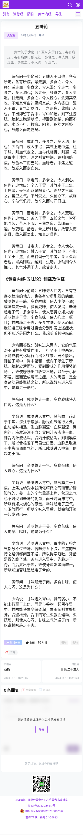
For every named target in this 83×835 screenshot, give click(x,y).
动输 (7, 669)
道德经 (18, 14)
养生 (58, 14)
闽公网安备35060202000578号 (44, 811)
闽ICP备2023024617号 (41, 805)
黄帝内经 (45, 14)
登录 (41, 729)
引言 (6, 14)
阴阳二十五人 (70, 669)
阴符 (30, 14)
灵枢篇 (11, 35)
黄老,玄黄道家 (59, 799)
